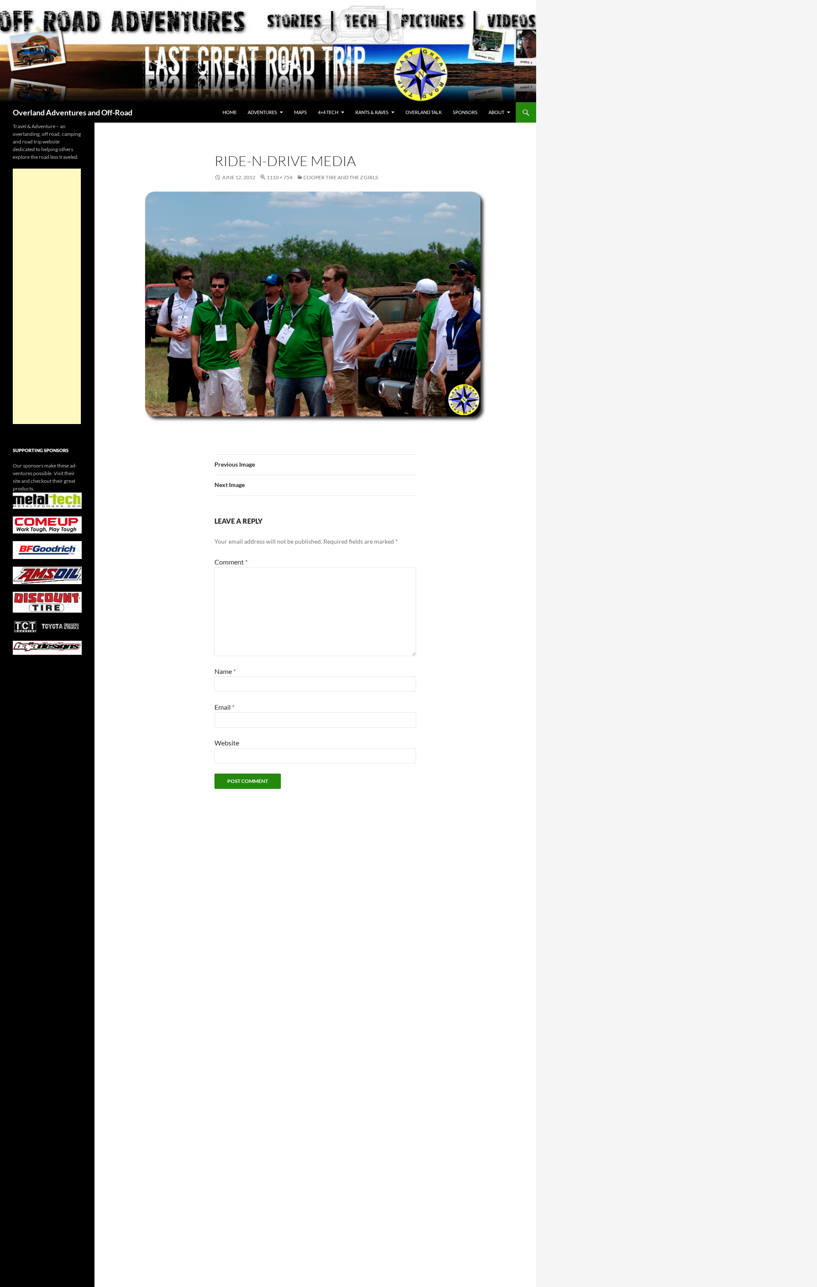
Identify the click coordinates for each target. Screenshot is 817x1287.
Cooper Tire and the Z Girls (340, 177)
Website (226, 743)
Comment (231, 562)
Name (225, 671)
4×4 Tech (328, 112)
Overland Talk (424, 112)
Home (230, 112)
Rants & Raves (372, 112)
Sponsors (465, 112)
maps (300, 112)
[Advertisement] (47, 296)
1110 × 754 (279, 177)
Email (224, 707)
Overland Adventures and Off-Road (72, 112)
